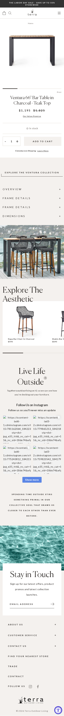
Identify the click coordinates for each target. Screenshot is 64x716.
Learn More (43, 151)
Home (30, 23)
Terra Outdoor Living (36, 711)
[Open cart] (4, 13)
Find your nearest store (28, 656)
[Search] (10, 13)
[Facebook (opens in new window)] (37, 686)
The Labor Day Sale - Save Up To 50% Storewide (32, 4)
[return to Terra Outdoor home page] (32, 13)
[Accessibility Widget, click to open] (58, 710)
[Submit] (52, 604)
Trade (13, 666)
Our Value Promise (32, 116)
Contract (16, 676)
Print (59, 92)
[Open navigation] (59, 13)
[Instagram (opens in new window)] (30, 686)
